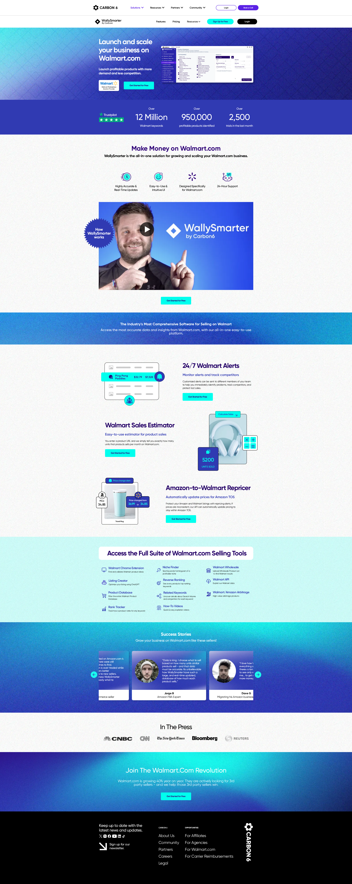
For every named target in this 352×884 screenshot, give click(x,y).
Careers (165, 856)
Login (247, 21)
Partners (166, 849)
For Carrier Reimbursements (210, 856)
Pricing (176, 21)
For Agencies (196, 842)
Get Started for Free (139, 85)
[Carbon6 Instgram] (105, 836)
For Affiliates (195, 835)
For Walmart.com (200, 849)
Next (258, 674)
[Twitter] (100, 836)
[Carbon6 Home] (248, 842)
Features (160, 21)
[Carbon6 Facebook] (109, 836)
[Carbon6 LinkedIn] (119, 836)
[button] (194, 21)
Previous (94, 674)
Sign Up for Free (220, 21)
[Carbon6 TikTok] (123, 836)
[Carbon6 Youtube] (114, 836)
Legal (163, 863)
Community (169, 842)
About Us (166, 835)
